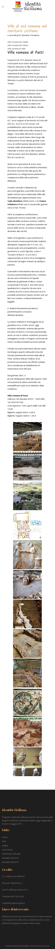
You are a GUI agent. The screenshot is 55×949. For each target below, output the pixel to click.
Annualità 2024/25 (10, 862)
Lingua (5, 845)
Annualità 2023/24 (10, 858)
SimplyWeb (25, 946)
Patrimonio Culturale (11, 854)
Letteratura (7, 849)
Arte (4, 841)
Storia (4, 837)
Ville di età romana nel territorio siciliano (27, 28)
